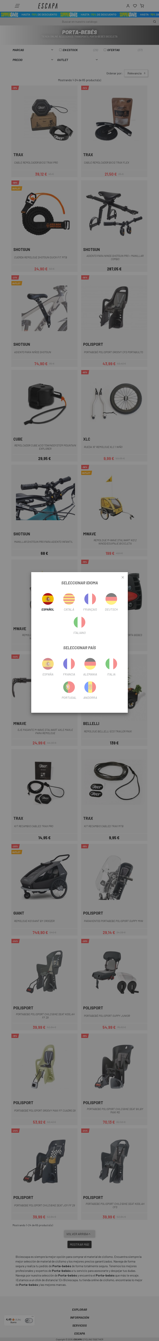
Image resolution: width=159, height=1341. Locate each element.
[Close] (123, 577)
